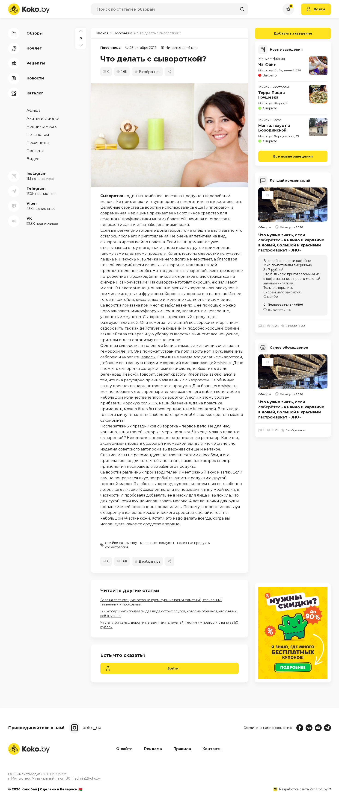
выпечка (149, 259)
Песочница (110, 48)
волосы (148, 357)
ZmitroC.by (319, 789)
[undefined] (171, 135)
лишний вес (183, 322)
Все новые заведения (293, 156)
